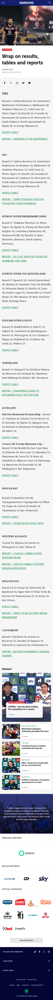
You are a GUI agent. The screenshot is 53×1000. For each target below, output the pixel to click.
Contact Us (25, 985)
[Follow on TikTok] (35, 951)
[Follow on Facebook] (40, 951)
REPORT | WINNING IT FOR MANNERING (25, 138)
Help (18, 985)
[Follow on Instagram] (49, 951)
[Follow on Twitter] (44, 951)
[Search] (49, 2)
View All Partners (26, 940)
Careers (12, 985)
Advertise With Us (37, 985)
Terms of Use (20, 979)
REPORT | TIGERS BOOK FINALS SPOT (23, 523)
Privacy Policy (32, 979)
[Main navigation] (3, 2)
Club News (7, 50)
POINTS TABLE (10, 132)
